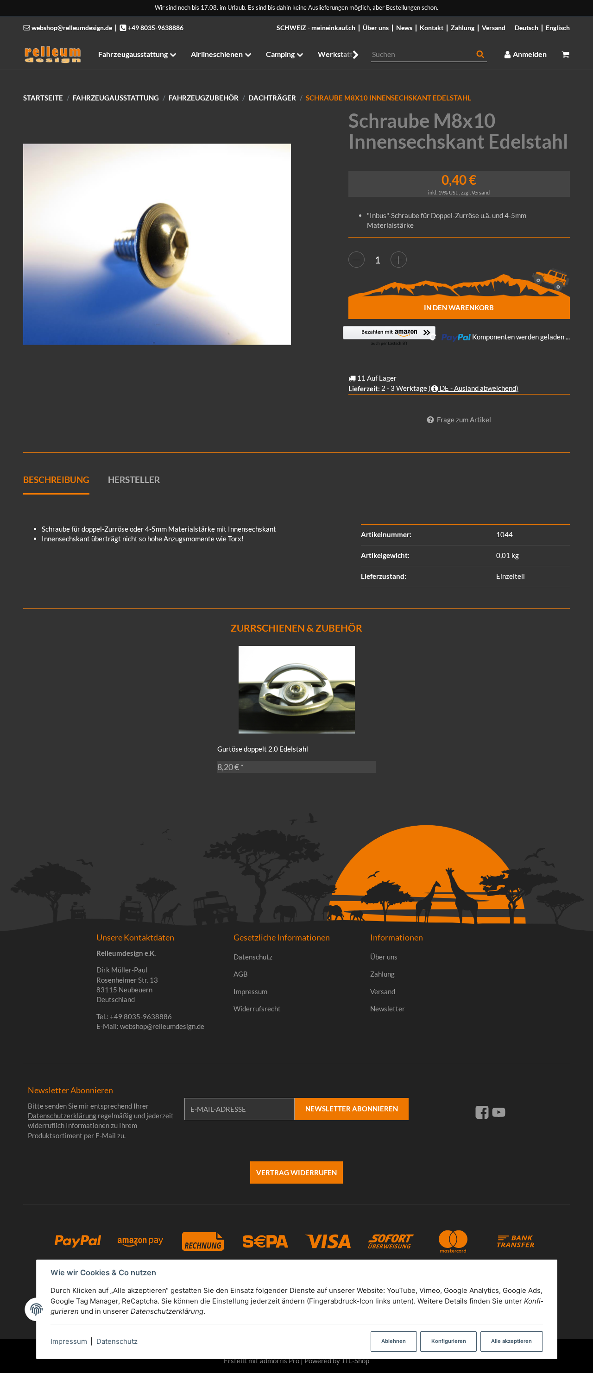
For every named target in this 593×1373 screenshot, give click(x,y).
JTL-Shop (355, 1360)
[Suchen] (480, 54)
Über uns (376, 27)
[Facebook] (482, 1112)
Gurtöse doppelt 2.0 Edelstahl (262, 749)
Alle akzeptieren (511, 1341)
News (404, 27)
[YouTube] (498, 1112)
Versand (493, 27)
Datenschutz (117, 1341)
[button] (351, 54)
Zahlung (462, 27)
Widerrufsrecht (257, 1008)
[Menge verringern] (356, 259)
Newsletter (387, 1008)
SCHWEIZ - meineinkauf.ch (316, 27)
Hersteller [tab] (134, 479)
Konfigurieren (448, 1341)
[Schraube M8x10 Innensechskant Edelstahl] (157, 244)
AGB (240, 974)
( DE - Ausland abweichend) (473, 388)
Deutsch (526, 27)
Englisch (558, 27)
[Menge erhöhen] (399, 259)
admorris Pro (279, 1360)
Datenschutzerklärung (62, 1115)
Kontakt (431, 27)
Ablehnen (393, 1341)
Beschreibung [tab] (56, 479)
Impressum (68, 1341)
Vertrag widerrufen (296, 1172)
